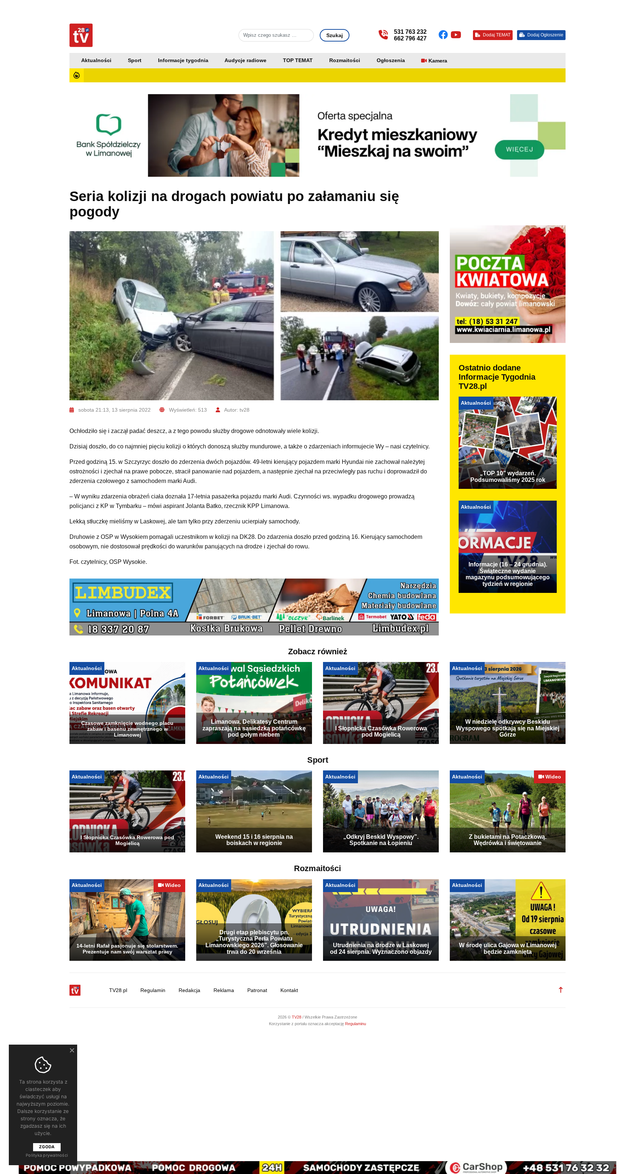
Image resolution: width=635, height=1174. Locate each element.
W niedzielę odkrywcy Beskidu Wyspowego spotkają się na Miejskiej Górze (507, 728)
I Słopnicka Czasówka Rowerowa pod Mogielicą (381, 731)
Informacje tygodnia (183, 60)
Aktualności (96, 60)
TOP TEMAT (298, 60)
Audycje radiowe (245, 60)
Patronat (257, 990)
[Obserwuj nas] (444, 35)
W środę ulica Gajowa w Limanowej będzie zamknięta (507, 948)
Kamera (437, 61)
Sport (134, 60)
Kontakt (289, 990)
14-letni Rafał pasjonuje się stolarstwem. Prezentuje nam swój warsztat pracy (127, 949)
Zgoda (46, 1146)
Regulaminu (355, 1023)
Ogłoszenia (391, 60)
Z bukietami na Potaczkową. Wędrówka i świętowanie (507, 840)
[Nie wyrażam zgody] (71, 1050)
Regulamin (152, 990)
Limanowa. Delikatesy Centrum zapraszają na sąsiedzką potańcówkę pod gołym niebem (254, 728)
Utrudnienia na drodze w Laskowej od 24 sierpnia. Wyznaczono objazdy (381, 948)
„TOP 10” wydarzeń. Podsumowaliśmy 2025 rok (507, 476)
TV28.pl (118, 990)
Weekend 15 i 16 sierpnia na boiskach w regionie (254, 840)
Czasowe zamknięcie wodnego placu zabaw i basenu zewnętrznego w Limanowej (127, 729)
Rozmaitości (344, 60)
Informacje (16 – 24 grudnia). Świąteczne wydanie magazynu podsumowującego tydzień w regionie (508, 574)
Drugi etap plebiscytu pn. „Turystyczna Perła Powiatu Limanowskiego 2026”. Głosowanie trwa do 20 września (254, 942)
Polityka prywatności (47, 1155)
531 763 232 (410, 32)
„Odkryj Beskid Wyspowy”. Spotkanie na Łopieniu (381, 840)
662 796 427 (410, 38)
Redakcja (189, 990)
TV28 (297, 1017)
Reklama (224, 990)
